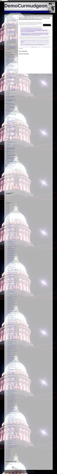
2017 (7, 213)
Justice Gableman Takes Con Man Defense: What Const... (11, 366)
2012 (7, 219)
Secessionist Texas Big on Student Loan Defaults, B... (11, 330)
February (8, 455)
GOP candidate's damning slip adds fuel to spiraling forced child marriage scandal (11, 57)
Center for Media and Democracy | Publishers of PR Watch (11, 161)
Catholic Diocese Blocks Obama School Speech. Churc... (11, 436)
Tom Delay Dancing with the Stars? (11, 279)
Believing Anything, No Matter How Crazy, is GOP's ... (11, 443)
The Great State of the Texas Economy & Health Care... (11, 332)
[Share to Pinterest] (22, 48)
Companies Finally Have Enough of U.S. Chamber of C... (11, 298)
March (8, 454)
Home (7, 13)
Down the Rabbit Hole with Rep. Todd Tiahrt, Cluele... (11, 300)
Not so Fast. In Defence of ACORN (11, 269)
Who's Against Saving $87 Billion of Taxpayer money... (11, 348)
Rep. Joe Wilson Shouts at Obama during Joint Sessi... (11, 409)
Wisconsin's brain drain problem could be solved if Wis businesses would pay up (11, 40)
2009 (7, 222)
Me (33, 13)
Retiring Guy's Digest (10, 30)
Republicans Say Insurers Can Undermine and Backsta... (11, 291)
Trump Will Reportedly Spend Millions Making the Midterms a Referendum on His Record (11, 85)
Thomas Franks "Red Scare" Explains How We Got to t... (11, 334)
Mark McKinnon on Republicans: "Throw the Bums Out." (11, 374)
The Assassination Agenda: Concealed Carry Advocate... (11, 386)
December (8, 223)
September (8, 226)
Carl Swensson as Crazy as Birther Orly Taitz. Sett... (11, 346)
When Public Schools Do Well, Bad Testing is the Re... (11, 282)
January (8, 456)
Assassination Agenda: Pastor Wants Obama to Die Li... (12, 447)
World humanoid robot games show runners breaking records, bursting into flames (11, 47)
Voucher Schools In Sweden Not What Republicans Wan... (11, 359)
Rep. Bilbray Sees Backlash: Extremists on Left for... (11, 383)
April (8, 453)
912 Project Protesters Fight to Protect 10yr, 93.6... (11, 362)
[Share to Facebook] (21, 48)
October (8, 225)
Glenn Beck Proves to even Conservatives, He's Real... (11, 278)
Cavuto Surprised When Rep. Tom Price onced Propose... (11, 395)
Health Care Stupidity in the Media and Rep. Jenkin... (11, 442)
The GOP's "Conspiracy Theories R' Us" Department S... (12, 435)
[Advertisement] (8, 175)
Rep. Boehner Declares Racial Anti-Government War (11, 343)
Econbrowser (8, 144)
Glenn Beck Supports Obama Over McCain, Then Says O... (11, 288)
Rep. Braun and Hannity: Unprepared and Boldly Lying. (11, 393)
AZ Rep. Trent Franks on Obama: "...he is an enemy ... (11, 245)
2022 (7, 208)
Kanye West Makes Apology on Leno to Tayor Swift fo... (11, 372)
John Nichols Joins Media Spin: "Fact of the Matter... (11, 329)
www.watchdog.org (9, 103)
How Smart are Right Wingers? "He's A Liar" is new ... (11, 398)
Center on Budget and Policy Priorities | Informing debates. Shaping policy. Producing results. (11, 148)
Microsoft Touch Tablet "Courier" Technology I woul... (11, 303)
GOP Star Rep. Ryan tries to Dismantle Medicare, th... (11, 419)
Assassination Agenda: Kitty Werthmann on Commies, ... (11, 250)
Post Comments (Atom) (25, 76)
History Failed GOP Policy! (12, 13)
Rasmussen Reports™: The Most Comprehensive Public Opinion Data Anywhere (11, 156)
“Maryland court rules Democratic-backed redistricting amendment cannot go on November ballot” (11, 66)
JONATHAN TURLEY (9, 76)
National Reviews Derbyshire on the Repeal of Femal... (12, 229)
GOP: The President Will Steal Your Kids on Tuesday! (11, 429)
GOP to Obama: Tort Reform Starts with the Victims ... (11, 438)
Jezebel (8, 138)
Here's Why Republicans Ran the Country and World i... (11, 400)
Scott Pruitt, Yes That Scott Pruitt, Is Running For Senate (11, 111)
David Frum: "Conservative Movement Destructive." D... (11, 376)
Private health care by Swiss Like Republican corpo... (11, 341)
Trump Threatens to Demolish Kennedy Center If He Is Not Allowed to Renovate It (11, 70)
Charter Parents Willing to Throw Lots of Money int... (11, 295)
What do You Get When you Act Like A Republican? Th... (12, 271)
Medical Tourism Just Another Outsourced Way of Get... (11, 381)
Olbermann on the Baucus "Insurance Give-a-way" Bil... (11, 357)
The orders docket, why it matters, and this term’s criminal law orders (11, 74)
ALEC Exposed (9, 113)
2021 (7, 209)
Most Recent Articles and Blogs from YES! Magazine (11, 99)
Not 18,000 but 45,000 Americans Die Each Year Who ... (11, 339)
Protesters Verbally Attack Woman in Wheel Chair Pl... (12, 322)
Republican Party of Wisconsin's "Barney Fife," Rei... (11, 403)
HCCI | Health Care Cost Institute (11, 163)
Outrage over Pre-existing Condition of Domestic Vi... (12, 327)
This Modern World (9, 164)
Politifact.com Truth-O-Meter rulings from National (11, 121)
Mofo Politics (8, 117)
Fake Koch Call (20, 13)
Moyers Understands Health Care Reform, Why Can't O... (11, 424)
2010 (7, 221)
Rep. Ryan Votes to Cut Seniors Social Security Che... (11, 261)
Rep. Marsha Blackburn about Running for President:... (11, 369)
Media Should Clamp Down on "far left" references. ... (11, 440)
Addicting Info (9, 125)
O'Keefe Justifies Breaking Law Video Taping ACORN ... (11, 252)
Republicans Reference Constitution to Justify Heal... (12, 272)
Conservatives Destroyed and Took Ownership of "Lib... (11, 296)
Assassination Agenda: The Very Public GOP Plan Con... (11, 255)
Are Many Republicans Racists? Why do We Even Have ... (11, 276)
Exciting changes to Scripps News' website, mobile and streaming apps (11, 107)
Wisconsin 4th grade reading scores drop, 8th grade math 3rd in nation (11, 104)
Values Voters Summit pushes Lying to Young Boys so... (12, 313)
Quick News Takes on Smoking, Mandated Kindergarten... (11, 257)
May (8, 452)
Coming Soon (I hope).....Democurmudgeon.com (11, 445)
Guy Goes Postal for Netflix (10, 301)
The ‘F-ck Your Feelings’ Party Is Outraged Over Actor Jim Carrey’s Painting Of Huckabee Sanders (11, 136)
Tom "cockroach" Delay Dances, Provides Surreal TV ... (11, 319)
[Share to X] (20, 48)
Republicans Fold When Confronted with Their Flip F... (12, 235)
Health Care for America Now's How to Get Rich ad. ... (12, 308)
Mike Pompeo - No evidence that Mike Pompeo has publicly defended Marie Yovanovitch (11, 123)
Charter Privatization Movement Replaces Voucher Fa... (11, 420)
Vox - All (8, 92)
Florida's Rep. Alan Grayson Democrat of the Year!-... (11, 233)
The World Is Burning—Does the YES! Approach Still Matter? (11, 101)
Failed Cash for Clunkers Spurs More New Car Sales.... (11, 390)
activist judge (45, 47)
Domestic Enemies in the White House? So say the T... (11, 385)
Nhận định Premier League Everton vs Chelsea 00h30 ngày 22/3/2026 (11, 97)
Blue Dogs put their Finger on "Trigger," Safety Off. (11, 405)
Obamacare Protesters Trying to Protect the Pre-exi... (11, 364)
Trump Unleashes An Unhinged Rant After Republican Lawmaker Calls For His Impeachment (11, 127)
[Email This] (19, 48)
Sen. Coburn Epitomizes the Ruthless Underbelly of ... (11, 262)
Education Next (9, 80)
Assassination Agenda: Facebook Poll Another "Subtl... (11, 248)
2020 (7, 210)
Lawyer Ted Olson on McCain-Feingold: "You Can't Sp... (11, 412)
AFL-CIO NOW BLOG (10, 141)
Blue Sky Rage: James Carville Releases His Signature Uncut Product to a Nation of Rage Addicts (11, 78)
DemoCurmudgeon (25, 5)
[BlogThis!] (19, 48)
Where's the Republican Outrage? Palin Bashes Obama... (11, 284)
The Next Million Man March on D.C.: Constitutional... (11, 337)
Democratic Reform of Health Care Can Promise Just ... (11, 355)
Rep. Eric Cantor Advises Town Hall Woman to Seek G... (11, 286)
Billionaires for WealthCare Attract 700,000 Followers (11, 379)
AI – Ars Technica (9, 45)
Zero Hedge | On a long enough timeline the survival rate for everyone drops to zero (11, 158)
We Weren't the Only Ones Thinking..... (10, 422)
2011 (7, 220)
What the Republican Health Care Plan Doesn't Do (11, 360)
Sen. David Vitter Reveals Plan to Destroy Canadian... (11, 315)
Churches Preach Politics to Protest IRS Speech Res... (11, 254)
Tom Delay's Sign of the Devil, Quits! (12, 236)
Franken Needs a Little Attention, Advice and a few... (11, 427)
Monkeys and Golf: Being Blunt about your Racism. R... (11, 317)
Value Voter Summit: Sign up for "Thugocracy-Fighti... (11, 345)
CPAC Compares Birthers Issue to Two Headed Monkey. (11, 377)
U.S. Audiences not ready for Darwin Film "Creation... (12, 305)
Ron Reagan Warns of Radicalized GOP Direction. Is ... (11, 392)
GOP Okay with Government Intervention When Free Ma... (11, 433)
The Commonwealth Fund (10, 129)
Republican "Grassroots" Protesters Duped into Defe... (12, 324)
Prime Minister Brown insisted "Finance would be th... (11, 243)
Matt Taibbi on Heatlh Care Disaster (12, 410)
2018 (7, 212)
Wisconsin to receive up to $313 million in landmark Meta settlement (11, 18)
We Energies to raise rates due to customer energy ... (11, 231)
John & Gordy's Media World (27, 13)
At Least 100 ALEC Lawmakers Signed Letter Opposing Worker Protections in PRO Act (11, 115)
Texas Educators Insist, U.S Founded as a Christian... (10, 259)
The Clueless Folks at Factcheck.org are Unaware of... (12, 413)
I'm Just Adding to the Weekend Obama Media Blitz (11, 336)
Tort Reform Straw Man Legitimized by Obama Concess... (12, 402)
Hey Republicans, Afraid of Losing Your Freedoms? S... (11, 320)
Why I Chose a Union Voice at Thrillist (11, 142)
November (8, 224)
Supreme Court (49, 47)
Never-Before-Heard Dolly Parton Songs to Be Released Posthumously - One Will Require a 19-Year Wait (11, 62)
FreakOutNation (9, 134)
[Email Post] (39, 47)
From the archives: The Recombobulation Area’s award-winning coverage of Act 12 (11, 25)
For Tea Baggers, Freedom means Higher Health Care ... (11, 241)
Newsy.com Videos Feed (10, 106)
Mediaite (8, 83)
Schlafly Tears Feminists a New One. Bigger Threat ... (11, 228)
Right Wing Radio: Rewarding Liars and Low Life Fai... (11, 306)
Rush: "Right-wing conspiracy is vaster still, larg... (11, 239)
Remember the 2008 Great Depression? (10, 388)
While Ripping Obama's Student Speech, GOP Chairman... (11, 417)
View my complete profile (9, 464)
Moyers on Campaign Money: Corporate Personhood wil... (11, 426)
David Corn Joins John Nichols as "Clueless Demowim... (11, 268)
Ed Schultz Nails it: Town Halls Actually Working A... (11, 266)
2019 (7, 211)
